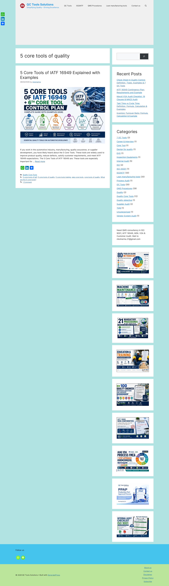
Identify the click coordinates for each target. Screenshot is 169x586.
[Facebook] (23, 557)
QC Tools (68, 6)
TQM (119, 208)
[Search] (144, 56)
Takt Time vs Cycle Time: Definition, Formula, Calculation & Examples (132, 106)
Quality (120, 192)
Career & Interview (125, 141)
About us (147, 568)
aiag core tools (77, 177)
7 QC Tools (122, 137)
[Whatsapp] (18, 557)
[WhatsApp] (2, 14)
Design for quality (125, 149)
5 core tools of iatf (30, 177)
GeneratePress (54, 575)
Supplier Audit (123, 204)
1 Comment (27, 182)
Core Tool (121, 145)
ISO (118, 165)
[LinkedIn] (2, 19)
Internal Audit (123, 161)
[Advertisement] (84, 29)
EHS (119, 153)
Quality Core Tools (30, 175)
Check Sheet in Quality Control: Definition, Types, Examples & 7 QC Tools (131, 83)
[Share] (2, 23)
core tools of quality (92, 177)
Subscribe (148, 581)
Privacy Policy (147, 578)
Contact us (136, 6)
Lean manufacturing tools (116, 6)
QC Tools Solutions (40, 4)
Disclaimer (147, 574)
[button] (146, 5)
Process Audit (123, 181)
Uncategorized (123, 212)
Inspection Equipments (127, 157)
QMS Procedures (95, 6)
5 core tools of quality (46, 177)
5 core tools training (63, 177)
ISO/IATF (79, 6)
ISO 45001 (121, 169)
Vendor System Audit (126, 216)
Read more (40, 161)
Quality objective (124, 200)
